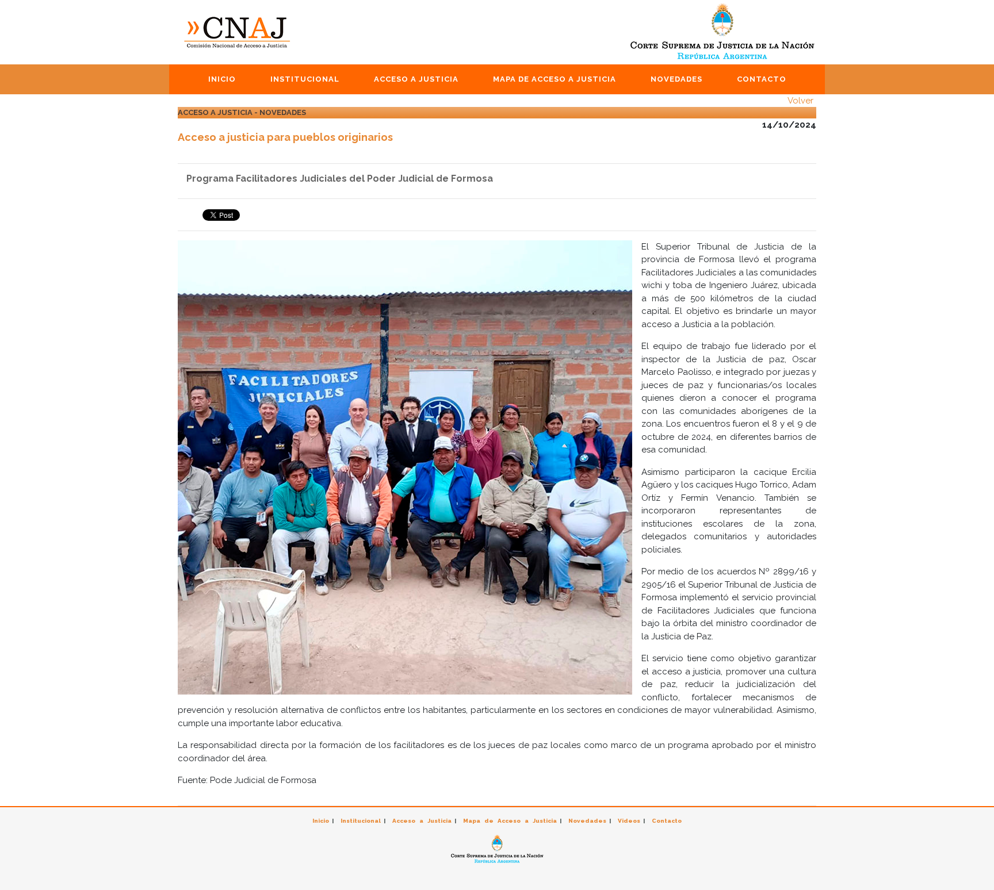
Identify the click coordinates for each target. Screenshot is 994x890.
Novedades (676, 79)
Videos (629, 821)
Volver (800, 100)
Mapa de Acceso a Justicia (554, 79)
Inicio (222, 79)
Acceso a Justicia (416, 79)
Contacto (761, 79)
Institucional (304, 79)
